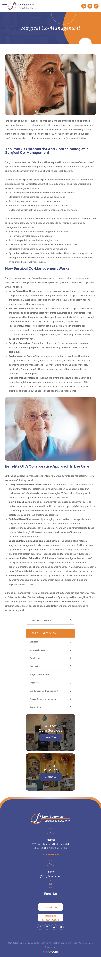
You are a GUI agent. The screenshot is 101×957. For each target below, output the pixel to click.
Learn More (51, 737)
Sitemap (89, 943)
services (34, 641)
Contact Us (51, 776)
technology (35, 707)
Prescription (50, 907)
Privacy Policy (78, 943)
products (34, 682)
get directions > (50, 854)
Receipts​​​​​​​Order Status (50, 917)
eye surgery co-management (44, 691)
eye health (35, 666)
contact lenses (37, 650)
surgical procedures (39, 674)
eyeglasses (35, 658)
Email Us (50, 893)
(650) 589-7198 (50, 875)
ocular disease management (43, 699)
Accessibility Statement (60, 943)
